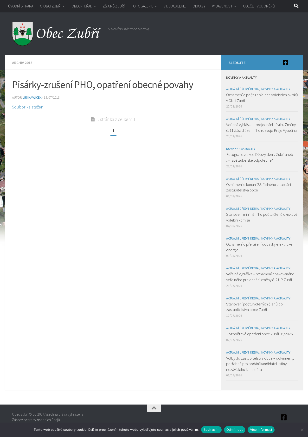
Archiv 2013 (22, 62)
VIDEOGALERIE (175, 6)
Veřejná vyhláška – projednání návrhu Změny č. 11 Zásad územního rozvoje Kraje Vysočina (261, 127)
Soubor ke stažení (28, 107)
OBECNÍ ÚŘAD (81, 6)
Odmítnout (234, 429)
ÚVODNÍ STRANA (20, 6)
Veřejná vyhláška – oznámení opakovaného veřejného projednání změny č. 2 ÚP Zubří (260, 276)
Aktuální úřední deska (242, 89)
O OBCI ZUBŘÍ (50, 6)
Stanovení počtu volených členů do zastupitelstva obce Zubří (254, 306)
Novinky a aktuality (275, 89)
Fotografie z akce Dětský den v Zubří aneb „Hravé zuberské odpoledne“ (259, 157)
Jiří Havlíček (32, 97)
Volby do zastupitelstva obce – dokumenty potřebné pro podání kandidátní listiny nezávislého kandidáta (260, 363)
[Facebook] (285, 62)
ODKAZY (198, 6)
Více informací (261, 429)
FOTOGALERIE (142, 6)
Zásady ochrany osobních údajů (36, 420)
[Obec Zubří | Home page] (57, 34)
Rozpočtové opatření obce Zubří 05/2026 (259, 333)
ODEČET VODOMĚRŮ (259, 6)
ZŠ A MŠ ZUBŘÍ (114, 6)
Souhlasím (211, 429)
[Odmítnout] (302, 429)
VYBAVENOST (222, 6)
